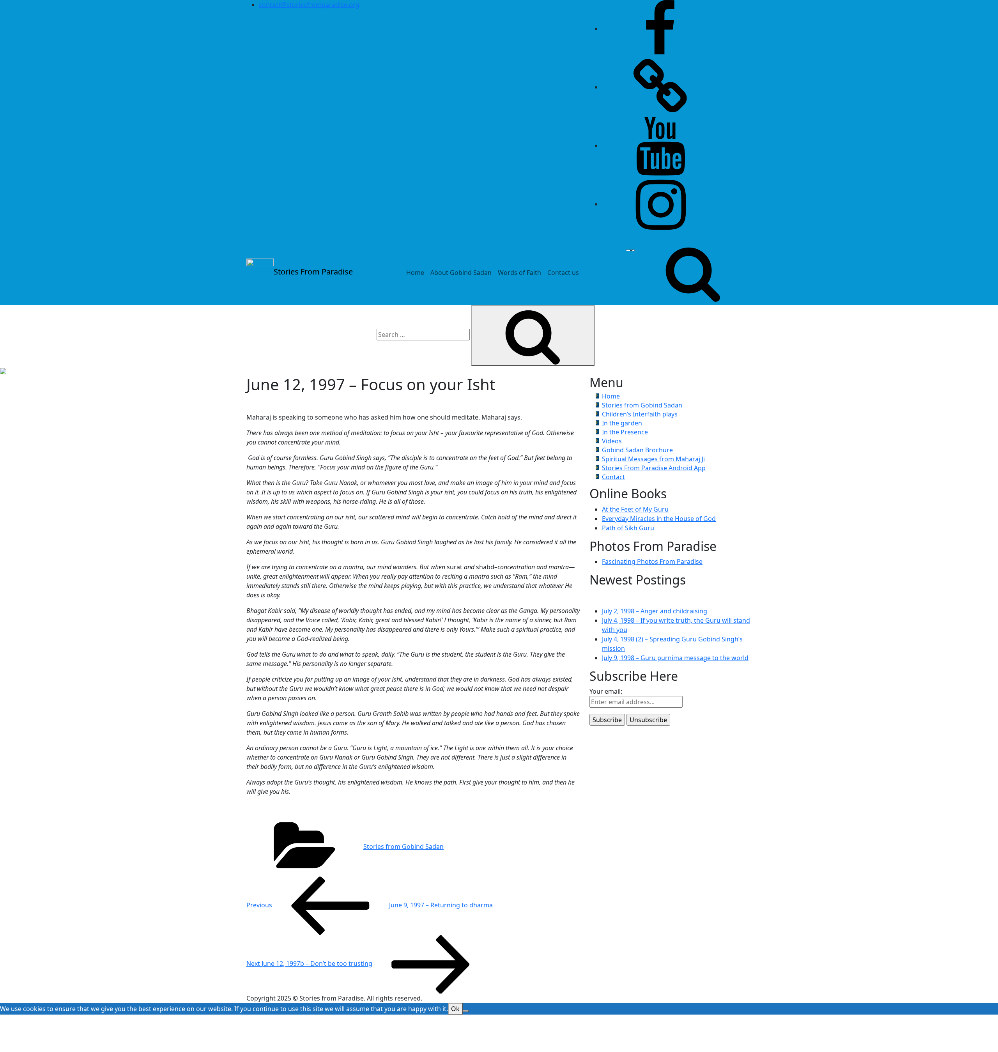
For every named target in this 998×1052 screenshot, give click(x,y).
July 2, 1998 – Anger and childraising (654, 611)
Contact (613, 477)
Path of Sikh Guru (628, 528)
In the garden (622, 423)
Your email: (605, 691)
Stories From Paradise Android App (654, 468)
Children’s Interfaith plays (640, 414)
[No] (466, 1011)
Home (415, 272)
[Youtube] (660, 145)
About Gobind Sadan (461, 272)
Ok (455, 1008)
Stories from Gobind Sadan (403, 846)
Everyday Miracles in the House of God (659, 518)
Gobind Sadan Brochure (637, 450)
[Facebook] (660, 28)
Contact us (563, 272)
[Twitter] (660, 87)
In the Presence (625, 432)
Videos (612, 441)
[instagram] (660, 204)
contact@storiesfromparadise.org (309, 4)
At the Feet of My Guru (635, 509)
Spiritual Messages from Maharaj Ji (653, 459)
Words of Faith (519, 272)
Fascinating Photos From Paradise (652, 561)
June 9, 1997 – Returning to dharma (369, 905)
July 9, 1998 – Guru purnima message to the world (675, 658)
